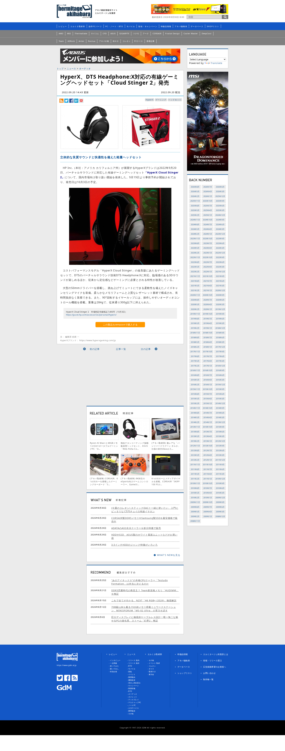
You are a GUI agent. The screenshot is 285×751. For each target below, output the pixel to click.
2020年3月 (220, 304)
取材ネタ (152, 671)
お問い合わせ (209, 673)
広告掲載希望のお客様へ (214, 666)
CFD (105, 33)
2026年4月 (207, 191)
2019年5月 (195, 323)
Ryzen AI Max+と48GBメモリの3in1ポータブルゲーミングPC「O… (104, 446)
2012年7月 (207, 450)
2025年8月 (195, 205)
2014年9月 (220, 408)
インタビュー (115, 660)
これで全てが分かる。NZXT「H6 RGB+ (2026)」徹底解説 (143, 600)
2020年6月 (220, 300)
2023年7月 (207, 243)
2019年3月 (220, 323)
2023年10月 (207, 238)
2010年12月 (220, 478)
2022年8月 (195, 262)
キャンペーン (133, 685)
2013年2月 (195, 441)
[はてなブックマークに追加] (76, 100)
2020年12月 (220, 290)
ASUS (113, 33)
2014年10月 (207, 408)
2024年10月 (207, 219)
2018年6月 (220, 337)
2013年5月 (195, 436)
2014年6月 (220, 413)
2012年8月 (195, 450)
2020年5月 (195, 304)
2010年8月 (195, 488)
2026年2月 (195, 196)
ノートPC (132, 705)
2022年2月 (195, 271)
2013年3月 (220, 436)
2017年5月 (195, 361)
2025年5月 (195, 210)
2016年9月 (220, 370)
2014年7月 (207, 413)
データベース (197, 26)
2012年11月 (195, 445)
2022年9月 (220, 257)
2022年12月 (220, 252)
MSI (69, 33)
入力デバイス (133, 708)
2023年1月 (207, 252)
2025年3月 (220, 210)
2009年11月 (195, 502)
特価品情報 (166, 26)
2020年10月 (207, 295)
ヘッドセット (174, 99)
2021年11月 (195, 276)
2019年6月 (220, 318)
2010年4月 (207, 492)
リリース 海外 (133, 663)
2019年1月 (207, 328)
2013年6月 (220, 431)
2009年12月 (220, 497)
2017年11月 (195, 351)
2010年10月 (207, 483)
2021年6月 (220, 281)
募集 (130, 671)
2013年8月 (195, 431)
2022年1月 (207, 271)
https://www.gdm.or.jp (67, 665)
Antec (81, 41)
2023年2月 (195, 252)
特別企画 (113, 671)
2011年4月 (207, 474)
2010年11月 (195, 483)
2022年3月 (220, 266)
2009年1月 (207, 516)
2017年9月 (220, 351)
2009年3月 (220, 511)
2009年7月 (207, 507)
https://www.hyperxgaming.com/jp (97, 340)
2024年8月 (195, 224)
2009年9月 (220, 502)
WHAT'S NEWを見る (168, 555)
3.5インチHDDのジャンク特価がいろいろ (134, 544)
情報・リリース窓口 (212, 660)
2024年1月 (207, 234)
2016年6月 (220, 375)
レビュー (63, 26)
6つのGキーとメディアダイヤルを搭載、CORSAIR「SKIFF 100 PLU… (166, 481)
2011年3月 (220, 474)
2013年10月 (207, 427)
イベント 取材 (154, 663)
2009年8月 (195, 507)
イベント (131, 674)
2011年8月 (195, 469)
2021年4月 (207, 285)
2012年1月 (207, 460)
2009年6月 (220, 507)
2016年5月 (195, 379)
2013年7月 (207, 431)
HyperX (149, 99)
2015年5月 (195, 398)
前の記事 (95, 349)
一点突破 (113, 663)
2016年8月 (195, 375)
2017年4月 (207, 361)
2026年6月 (220, 187)
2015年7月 (207, 394)
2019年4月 (207, 323)
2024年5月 (195, 229)
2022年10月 (207, 257)
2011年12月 (220, 460)
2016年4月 (207, 379)
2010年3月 (220, 492)
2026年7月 (207, 187)
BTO (130, 666)
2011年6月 (220, 469)
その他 (131, 714)
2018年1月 (207, 347)
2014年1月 (207, 422)
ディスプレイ (133, 699)
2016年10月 (207, 370)
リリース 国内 (133, 660)
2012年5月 (195, 455)
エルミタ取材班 (77, 26)
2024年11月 (195, 219)
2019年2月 (195, 328)
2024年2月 (195, 234)
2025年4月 (207, 210)
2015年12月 (220, 384)
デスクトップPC (134, 702)
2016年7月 (207, 375)
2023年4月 (207, 248)
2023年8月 (195, 243)
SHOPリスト (213, 26)
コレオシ (126, 41)
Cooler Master (191, 33)
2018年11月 (195, 332)
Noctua (91, 41)
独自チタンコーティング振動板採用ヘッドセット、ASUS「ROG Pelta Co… (135, 446)
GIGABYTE (124, 33)
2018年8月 (195, 337)
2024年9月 (220, 219)
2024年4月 (207, 229)
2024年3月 (220, 229)
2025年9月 (220, 201)
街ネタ (116, 41)
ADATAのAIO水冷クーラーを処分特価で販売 (136, 528)
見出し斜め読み (134, 683)
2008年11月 (195, 521)
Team (61, 41)
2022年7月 (207, 262)
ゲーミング (161, 99)
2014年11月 (195, 408)
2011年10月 (207, 464)
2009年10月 (207, 502)
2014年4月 (207, 417)
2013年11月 (195, 427)
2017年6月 (220, 356)
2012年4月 (207, 455)
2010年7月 (207, 488)
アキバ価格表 (181, 26)
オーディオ (85, 68)
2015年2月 (195, 403)
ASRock (71, 41)
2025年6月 (220, 205)
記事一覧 (121, 349)
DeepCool (206, 33)
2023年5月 (195, 248)
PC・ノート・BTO (114, 26)
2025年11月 (195, 201)
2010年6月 (220, 488)
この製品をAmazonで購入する (120, 324)
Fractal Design (172, 33)
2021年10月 (207, 276)
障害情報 (131, 688)
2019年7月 (207, 318)
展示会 (151, 674)
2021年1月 (207, 290)
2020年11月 (195, 295)
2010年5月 (195, 492)
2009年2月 (195, 516)
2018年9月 (220, 332)
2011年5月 (195, 474)
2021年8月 (195, 281)
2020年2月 (195, 309)
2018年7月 (207, 337)
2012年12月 (220, 441)
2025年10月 (207, 201)
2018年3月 (220, 342)
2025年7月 (207, 205)
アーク (146, 33)
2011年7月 (207, 469)
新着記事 (151, 41)
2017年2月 (195, 365)
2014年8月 (195, 413)
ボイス (151, 669)
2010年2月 (195, 497)
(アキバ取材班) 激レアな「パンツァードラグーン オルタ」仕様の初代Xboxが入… (166, 446)
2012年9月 (220, 445)
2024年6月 (220, 224)
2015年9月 (220, 389)
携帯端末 (131, 711)
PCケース (138, 41)
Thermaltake (81, 33)
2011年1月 (207, 478)
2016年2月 (195, 384)
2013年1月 (207, 441)
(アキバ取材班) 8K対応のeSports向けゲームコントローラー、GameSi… (134, 481)
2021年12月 (220, 271)
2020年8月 (195, 300)
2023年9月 (220, 238)
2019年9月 (220, 314)
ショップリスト (184, 673)
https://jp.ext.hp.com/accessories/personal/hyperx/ (91, 314)
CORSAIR (157, 33)
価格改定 (131, 680)
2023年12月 (220, 234)
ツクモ (136, 33)
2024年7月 (207, 224)
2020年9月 (220, 295)
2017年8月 (195, 356)
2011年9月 (220, 464)
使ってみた (114, 666)
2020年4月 (207, 304)
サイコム (95, 33)
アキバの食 (104, 41)
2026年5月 (195, 191)
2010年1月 (207, 497)
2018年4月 (207, 342)
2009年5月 (195, 511)
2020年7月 (207, 300)
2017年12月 (220, 347)
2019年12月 (220, 309)
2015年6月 (220, 394)
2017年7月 (207, 356)
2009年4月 (207, 511)
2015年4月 (207, 398)
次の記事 (146, 349)
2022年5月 (195, 266)
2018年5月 (195, 342)
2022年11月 (195, 257)
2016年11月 (195, 370)
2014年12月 (220, 403)
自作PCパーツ (95, 26)
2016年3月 (220, 379)
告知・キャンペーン (147, 26)
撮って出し (114, 669)
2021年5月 (195, 285)
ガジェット (132, 697)
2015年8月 (195, 394)
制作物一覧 (208, 679)
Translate (216, 63)
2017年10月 (207, 351)
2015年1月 (207, 403)
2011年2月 (195, 478)
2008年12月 (220, 516)
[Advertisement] (90, 377)
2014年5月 (195, 417)
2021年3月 (220, 285)
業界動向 (131, 677)
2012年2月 (195, 460)
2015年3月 (220, 398)
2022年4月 (207, 266)
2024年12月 (220, 215)
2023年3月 (220, 248)
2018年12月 (220, 328)
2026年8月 (195, 187)
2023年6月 (220, 243)
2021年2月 (195, 290)
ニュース (71, 68)
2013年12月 (220, 422)
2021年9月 (220, 276)
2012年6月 (220, 450)
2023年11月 (195, 238)
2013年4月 (207, 436)
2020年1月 (207, 309)
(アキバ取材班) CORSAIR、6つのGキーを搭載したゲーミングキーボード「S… (104, 481)
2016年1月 (207, 384)
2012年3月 (220, 455)
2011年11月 (195, 464)
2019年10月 (207, 314)
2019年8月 (195, 318)
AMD (61, 33)
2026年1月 (207, 196)
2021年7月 (207, 281)
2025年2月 (195, 215)
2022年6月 (220, 262)
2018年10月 (207, 332)
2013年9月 (220, 427)
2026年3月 (220, 191)
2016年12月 (220, 365)
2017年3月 (220, 361)
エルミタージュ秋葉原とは (215, 654)
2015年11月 (195, 389)
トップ (60, 68)
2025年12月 (220, 196)
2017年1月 (207, 365)
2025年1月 (207, 215)
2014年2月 (195, 422)
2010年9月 (220, 483)
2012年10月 (207, 445)
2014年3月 (220, 417)
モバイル (131, 26)
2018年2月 (195, 347)
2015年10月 (207, 389)
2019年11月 (195, 314)
